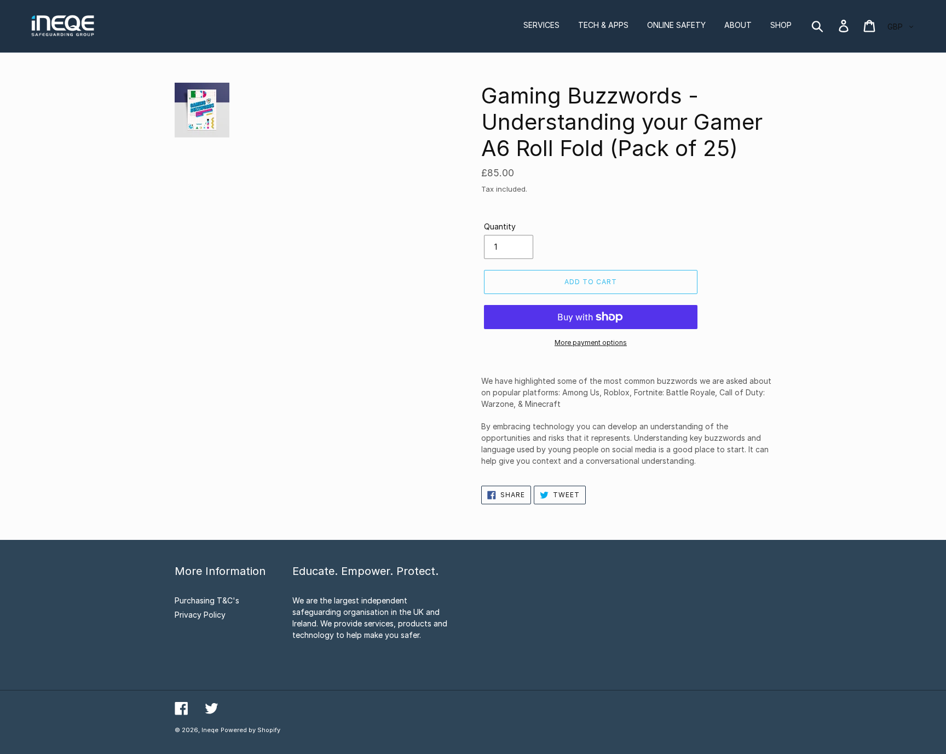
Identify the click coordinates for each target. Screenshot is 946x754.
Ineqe (209, 730)
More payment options (591, 342)
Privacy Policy (200, 614)
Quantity (500, 226)
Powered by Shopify (250, 730)
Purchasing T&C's (207, 600)
